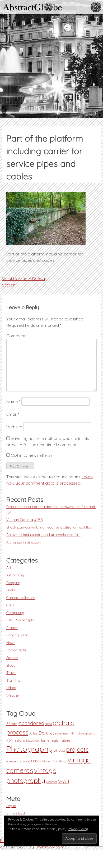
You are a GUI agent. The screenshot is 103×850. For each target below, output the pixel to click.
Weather (13, 695)
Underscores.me (51, 846)
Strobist (12, 657)
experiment (62, 733)
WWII (63, 781)
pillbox (59, 750)
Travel (11, 672)
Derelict (46, 733)
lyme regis (49, 740)
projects (77, 749)
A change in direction (23, 542)
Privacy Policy (78, 829)
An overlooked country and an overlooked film (43, 534)
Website (14, 426)
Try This (13, 680)
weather (51, 782)
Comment (17, 335)
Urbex (11, 687)
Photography (16, 650)
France (12, 627)
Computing (15, 612)
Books (11, 590)
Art (8, 567)
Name (13, 401)
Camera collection (20, 597)
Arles (33, 733)
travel (26, 761)
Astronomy (15, 575)
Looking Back (17, 635)
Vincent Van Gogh (54, 761)
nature (64, 740)
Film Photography (20, 620)
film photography (83, 733)
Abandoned (31, 723)
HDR (9, 740)
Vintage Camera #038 (24, 519)
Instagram (33, 740)
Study (11, 665)
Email (12, 414)
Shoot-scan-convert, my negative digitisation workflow (49, 527)
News (10, 642)
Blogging (13, 582)
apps (48, 724)
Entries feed (15, 813)
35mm (11, 723)
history (19, 740)
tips (19, 761)
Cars (10, 605)
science (11, 761)
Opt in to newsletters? (31, 455)
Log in (11, 805)
